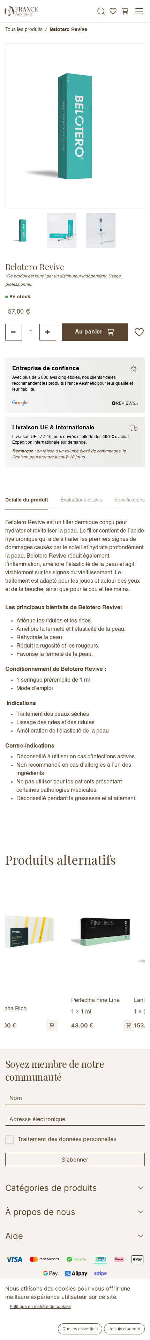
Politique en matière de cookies (40, 1306)
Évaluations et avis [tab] (81, 500)
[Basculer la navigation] (139, 11)
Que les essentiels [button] (80, 1328)
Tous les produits (24, 29)
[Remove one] (13, 332)
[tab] (22, 230)
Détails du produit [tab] (26, 500)
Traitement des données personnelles (67, 1138)
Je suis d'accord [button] (124, 1328)
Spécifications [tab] (129, 500)
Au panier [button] (88, 332)
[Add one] (47, 332)
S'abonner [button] (75, 1159)
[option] (80, 956)
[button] (139, 332)
